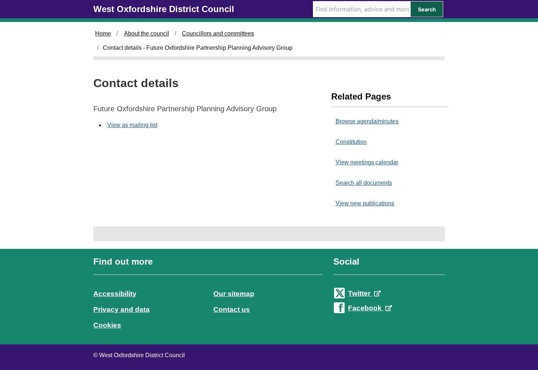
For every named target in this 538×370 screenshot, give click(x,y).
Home (103, 33)
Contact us (231, 309)
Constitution (351, 142)
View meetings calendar (367, 162)
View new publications (365, 203)
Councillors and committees (218, 33)
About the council (146, 33)
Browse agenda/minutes (367, 121)
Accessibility (115, 294)
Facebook (366, 308)
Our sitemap (233, 294)
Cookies (107, 325)
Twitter (360, 293)
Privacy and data (121, 309)
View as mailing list (132, 125)
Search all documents (364, 183)
